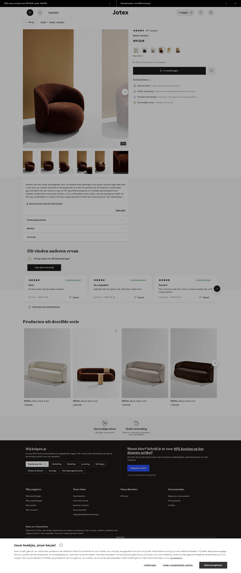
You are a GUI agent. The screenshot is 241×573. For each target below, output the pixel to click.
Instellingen (150, 565)
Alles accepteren (213, 565)
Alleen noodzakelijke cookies (178, 565)
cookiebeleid (176, 558)
